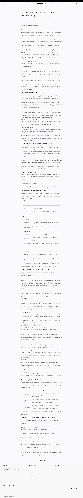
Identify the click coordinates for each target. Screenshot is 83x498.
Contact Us (57, 472)
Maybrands (6, 496)
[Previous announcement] (26, 1)
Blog (55, 477)
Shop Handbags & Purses (33, 470)
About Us (56, 470)
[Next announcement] (56, 1)
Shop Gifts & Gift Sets (32, 472)
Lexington (36, 222)
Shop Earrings (31, 474)
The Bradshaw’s (35, 243)
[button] (4, 3)
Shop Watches (31, 468)
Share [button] (23, 21)
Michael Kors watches (44, 174)
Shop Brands (31, 475)
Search (56, 468)
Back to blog (42, 460)
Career (56, 474)
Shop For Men (31, 477)
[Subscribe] (22, 488)
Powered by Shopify (11, 496)
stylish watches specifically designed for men (50, 145)
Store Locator (57, 475)
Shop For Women (32, 479)
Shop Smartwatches (32, 481)
